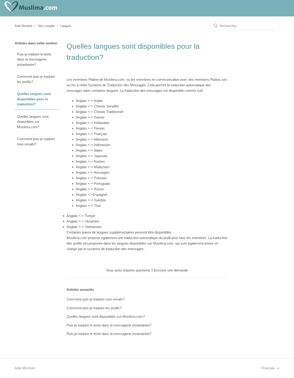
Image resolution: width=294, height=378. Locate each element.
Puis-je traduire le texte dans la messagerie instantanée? (34, 59)
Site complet (46, 26)
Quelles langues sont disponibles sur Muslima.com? (32, 122)
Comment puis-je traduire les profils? (36, 79)
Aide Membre (23, 26)
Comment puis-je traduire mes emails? (36, 141)
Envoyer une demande (171, 270)
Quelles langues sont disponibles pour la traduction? (34, 99)
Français (268, 368)
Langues (65, 26)
